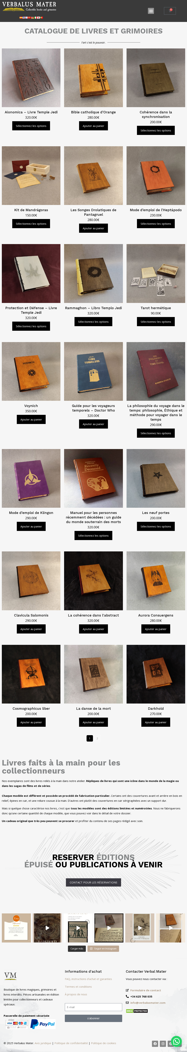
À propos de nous (76, 994)
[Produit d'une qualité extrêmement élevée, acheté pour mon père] (16, 927)
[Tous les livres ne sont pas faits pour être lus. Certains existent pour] (47, 927)
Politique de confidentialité (71, 1043)
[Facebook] (155, 1044)
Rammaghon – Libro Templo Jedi (93, 308)
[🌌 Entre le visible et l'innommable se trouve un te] (139, 927)
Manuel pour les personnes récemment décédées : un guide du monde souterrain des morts (93, 517)
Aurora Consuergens (155, 615)
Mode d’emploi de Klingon (31, 513)
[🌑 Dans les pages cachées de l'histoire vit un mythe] (108, 927)
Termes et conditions (78, 986)
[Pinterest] (171, 1044)
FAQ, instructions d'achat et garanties (88, 979)
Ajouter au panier (93, 126)
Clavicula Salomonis (31, 615)
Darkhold (156, 708)
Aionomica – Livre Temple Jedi (31, 112)
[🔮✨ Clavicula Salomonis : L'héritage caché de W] (170, 927)
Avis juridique (43, 1043)
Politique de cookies (103, 1043)
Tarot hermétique (156, 308)
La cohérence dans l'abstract (93, 615)
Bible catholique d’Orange (93, 112)
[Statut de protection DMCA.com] (137, 1012)
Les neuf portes (155, 513)
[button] (151, 11)
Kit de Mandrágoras (31, 210)
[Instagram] (163, 1044)
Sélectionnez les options (31, 126)
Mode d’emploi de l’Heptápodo (156, 210)
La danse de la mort (93, 708)
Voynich (31, 406)
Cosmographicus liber (31, 708)
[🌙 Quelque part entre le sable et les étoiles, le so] (78, 927)
